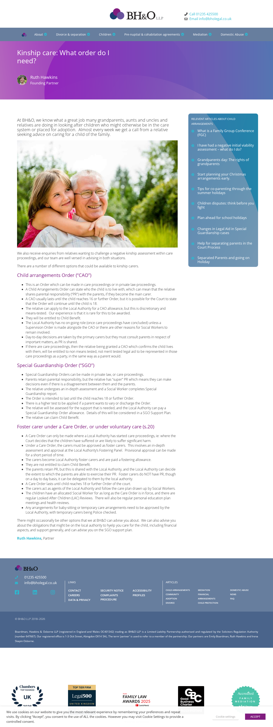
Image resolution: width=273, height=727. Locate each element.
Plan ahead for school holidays (222, 217)
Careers (74, 595)
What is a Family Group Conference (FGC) (225, 132)
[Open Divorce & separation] (88, 34)
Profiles (139, 595)
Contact (74, 590)
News (233, 594)
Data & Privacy (79, 600)
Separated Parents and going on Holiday (223, 259)
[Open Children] (113, 34)
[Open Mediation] (210, 34)
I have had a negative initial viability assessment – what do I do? (225, 147)
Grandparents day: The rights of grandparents (223, 161)
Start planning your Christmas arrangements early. (221, 176)
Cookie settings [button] (225, 716)
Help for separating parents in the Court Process (224, 245)
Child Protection (208, 603)
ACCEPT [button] (255, 716)
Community (172, 594)
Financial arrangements (206, 596)
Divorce (170, 603)
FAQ (232, 598)
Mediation (204, 590)
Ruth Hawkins (29, 538)
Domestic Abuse (239, 590)
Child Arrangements (178, 590)
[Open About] (45, 34)
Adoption (171, 598)
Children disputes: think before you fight (225, 205)
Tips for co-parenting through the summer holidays (224, 190)
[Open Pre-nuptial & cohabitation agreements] (182, 34)
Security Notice (111, 590)
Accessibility (142, 590)
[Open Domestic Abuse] (246, 34)
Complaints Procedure (109, 597)
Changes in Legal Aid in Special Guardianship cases (221, 230)
